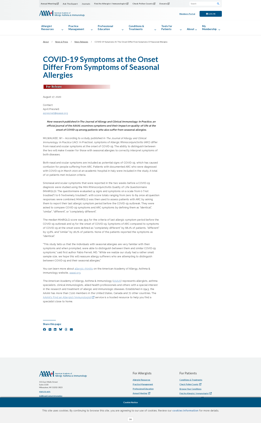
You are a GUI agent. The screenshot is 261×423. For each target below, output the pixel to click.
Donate (163, 3)
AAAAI (117, 280)
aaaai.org (74, 272)
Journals (86, 4)
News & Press (61, 42)
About (190, 29)
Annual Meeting (48, 3)
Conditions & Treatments (136, 28)
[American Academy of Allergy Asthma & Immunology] (62, 14)
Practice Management (76, 28)
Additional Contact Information (50, 396)
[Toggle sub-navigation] (62, 28)
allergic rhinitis (84, 268)
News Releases (81, 42)
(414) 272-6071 (44, 392)
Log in (211, 14)
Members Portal (187, 14)
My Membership (209, 28)
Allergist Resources (47, 28)
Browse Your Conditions (190, 389)
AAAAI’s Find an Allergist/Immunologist (67, 297)
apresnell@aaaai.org (55, 113)
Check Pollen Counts (143, 3)
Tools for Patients (166, 28)
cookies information (185, 410)
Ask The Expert (70, 4)
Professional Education (105, 28)
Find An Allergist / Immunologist (110, 3)
